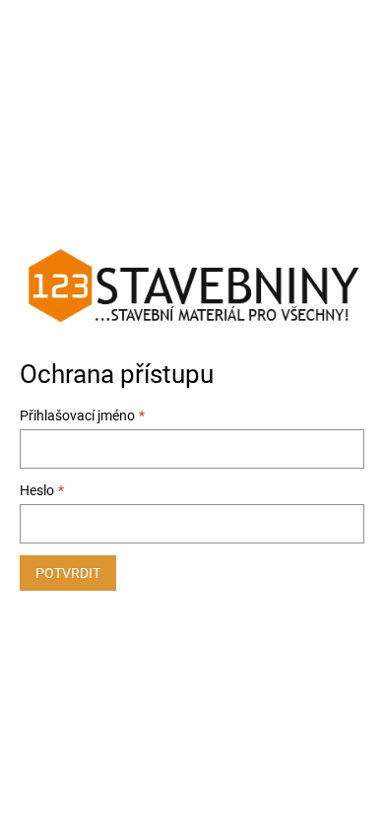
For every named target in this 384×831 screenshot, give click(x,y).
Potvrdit (67, 573)
